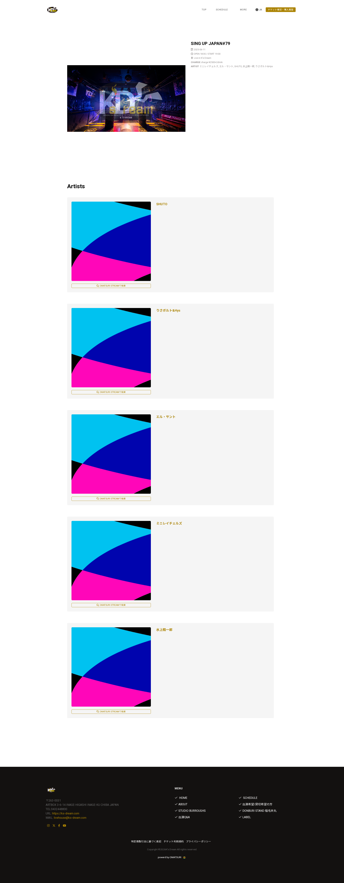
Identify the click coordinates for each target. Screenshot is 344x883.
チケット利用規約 (174, 841)
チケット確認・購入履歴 (280, 9)
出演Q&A (184, 817)
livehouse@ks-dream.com (70, 817)
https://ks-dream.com (65, 813)
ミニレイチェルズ (169, 523)
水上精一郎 (164, 630)
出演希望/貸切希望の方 (257, 804)
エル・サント (166, 417)
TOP (204, 9)
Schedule (249, 798)
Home (182, 798)
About (182, 804)
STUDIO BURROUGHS (192, 810)
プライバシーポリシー (198, 841)
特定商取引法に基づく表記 (146, 841)
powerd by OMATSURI (170, 857)
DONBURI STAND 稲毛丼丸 (259, 810)
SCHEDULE (222, 9)
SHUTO (161, 204)
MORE (243, 9)
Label (246, 817)
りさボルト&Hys (168, 310)
